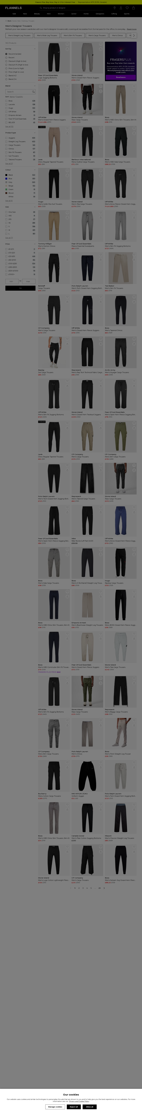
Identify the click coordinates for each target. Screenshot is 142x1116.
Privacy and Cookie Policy (79, 1101)
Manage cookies (55, 1107)
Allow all (89, 1107)
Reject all (74, 1107)
